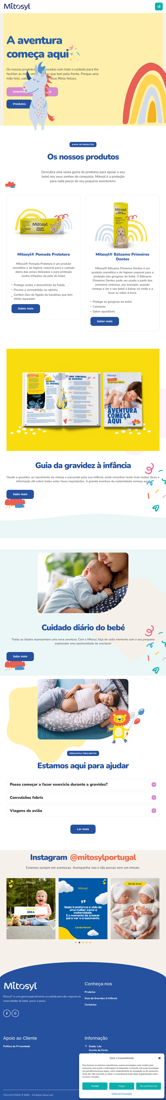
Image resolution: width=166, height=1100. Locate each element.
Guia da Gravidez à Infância (101, 998)
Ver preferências (148, 1086)
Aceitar (95, 1086)
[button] (159, 1058)
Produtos (90, 991)
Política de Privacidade (122, 1094)
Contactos (90, 1004)
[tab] (83, 784)
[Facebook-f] (7, 1013)
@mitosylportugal (103, 857)
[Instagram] (15, 1013)
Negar (122, 1086)
